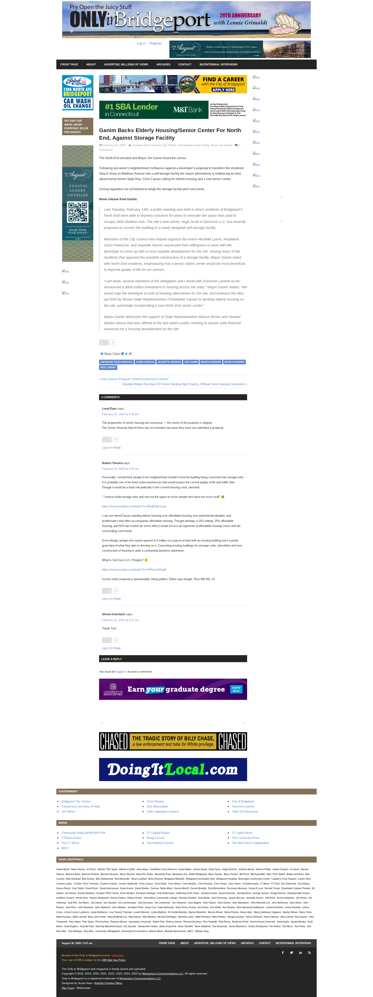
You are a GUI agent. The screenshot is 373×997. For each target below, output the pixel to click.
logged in (121, 671)
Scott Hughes (71, 926)
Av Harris (295, 869)
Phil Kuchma (102, 921)
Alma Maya (142, 869)
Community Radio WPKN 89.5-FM (83, 832)
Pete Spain (88, 921)
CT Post (275, 883)
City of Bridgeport (243, 801)
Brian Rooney (155, 878)
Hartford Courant (65, 898)
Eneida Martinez (86, 893)
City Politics (170, 145)
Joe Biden (83, 902)
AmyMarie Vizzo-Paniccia (116, 362)
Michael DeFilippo (167, 917)
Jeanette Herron (169, 362)
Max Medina (149, 917)
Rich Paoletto (210, 921)
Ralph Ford (159, 921)
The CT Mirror (70, 843)
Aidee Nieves (78, 869)
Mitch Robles (219, 917)
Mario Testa (305, 912)
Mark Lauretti (79, 917)
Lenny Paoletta (293, 907)
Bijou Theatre (231, 874)
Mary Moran (135, 917)
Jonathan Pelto (135, 907)
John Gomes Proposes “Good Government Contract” (135, 379)
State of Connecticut (245, 811)
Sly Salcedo (130, 926)
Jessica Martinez (285, 898)
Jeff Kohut (270, 898)
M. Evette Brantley (177, 912)
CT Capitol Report (158, 832)
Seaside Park (87, 926)
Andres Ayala (200, 869)
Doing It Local (155, 837)
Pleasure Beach (118, 921)
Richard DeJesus (192, 921)
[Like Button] (104, 342)
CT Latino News (242, 832)
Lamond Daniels (274, 907)
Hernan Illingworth (99, 898)
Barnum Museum (110, 874)
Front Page (69, 64)
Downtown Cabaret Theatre (295, 888)
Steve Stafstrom (202, 926)
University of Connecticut (134, 931)
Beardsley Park (163, 874)
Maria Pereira (231, 912)
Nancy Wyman (271, 917)
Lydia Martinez (159, 912)
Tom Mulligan (75, 931)
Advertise (118, 955)
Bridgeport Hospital (226, 878)
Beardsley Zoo (180, 874)
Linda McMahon (99, 912)
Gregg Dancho (278, 893)
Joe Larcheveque (127, 902)
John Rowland (85, 907)
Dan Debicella (288, 883)
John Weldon (119, 907)
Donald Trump (272, 888)
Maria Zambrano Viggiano (267, 912)
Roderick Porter (240, 921)
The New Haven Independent (250, 843)
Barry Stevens (127, 874)
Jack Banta (204, 898)
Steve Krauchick (167, 926)
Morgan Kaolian (235, 917)
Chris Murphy (155, 801)
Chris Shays (220, 883)
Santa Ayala (283, 921)
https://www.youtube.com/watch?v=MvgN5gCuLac (134, 506)
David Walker (142, 888)
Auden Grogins (280, 869)
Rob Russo (225, 921)
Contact (185, 64)
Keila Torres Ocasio (186, 907)
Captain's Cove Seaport (283, 878)
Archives (163, 64)
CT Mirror (265, 883)
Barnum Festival (90, 874)
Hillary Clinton (134, 898)
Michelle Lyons (186, 917)
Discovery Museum (237, 888)
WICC (65, 848)
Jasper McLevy (237, 898)
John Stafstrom (103, 907)
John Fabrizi (209, 902)
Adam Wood (62, 869)
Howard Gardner (188, 898)
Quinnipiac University (140, 921)
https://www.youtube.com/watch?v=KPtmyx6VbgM (134, 569)
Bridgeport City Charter (76, 801)
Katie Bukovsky (166, 907)
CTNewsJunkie (71, 837)
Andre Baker (185, 869)
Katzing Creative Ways (108, 983)
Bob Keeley (88, 878)
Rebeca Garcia (174, 921)
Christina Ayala (250, 883)
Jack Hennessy (219, 898)
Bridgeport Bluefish (174, 878)
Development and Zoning (193, 145)
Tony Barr (89, 931)
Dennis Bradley (198, 888)
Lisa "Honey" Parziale (120, 912)
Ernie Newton (127, 893)
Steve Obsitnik (185, 926)
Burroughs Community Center (254, 878)
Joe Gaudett (110, 902)
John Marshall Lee (260, 902)
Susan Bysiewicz (238, 926)
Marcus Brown (211, 362)
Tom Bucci (287, 926)
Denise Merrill (181, 888)
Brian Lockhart (139, 878)
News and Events (221, 145)
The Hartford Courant (160, 843)
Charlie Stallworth (128, 883)
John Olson (295, 902)
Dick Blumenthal (157, 806)
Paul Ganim (301, 917)
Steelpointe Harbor (148, 926)
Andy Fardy (214, 869)
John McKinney (280, 902)
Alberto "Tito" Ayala (108, 869)
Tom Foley (299, 926)
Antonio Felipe (263, 869)
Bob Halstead (73, 878)
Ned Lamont (108, 367)
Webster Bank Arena (175, 931)
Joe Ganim (190, 362)
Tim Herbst (275, 926)
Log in (141, 43)
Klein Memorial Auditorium (250, 907)
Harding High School (298, 893)
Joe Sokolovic (179, 902)
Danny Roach (63, 888)
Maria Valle (246, 912)
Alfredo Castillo (127, 869)
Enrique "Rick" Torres (108, 893)
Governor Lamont (243, 806)
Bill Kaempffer (258, 874)
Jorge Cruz (151, 907)
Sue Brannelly (219, 926)
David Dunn (91, 888)
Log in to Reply (111, 447)
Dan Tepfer (78, 888)
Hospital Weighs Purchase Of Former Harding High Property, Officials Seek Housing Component (183, 384)
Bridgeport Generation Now (200, 878)
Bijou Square (215, 874)
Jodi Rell (72, 902)
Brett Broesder (122, 878)
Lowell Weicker (141, 912)
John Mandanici (240, 902)
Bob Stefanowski (104, 878)
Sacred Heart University (262, 921)
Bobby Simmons (295, 874)
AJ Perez (91, 869)
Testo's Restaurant (258, 926)
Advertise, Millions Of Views (126, 64)
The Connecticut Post (245, 837)
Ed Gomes (70, 893)
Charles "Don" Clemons (86, 883)
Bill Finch (244, 874)
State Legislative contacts (163, 811)
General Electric (227, 893)
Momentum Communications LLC (162, 973)
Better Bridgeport (198, 874)
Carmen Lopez (64, 883)
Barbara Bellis (73, 874)
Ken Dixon (203, 907)
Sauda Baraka (298, 921)
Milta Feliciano (203, 917)
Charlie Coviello (108, 883)
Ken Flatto (215, 907)
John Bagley (194, 902)
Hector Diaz (82, 898)
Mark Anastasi (63, 917)
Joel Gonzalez (145, 902)
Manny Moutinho (197, 912)
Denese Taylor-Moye (162, 888)
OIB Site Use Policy (114, 959)
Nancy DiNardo (254, 917)
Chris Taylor (234, 883)
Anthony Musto (246, 869)
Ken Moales (228, 907)
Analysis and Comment (147, 145)
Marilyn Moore (234, 362)
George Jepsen (261, 893)
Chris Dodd (160, 883)
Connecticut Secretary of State (80, 806)
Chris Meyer (174, 883)
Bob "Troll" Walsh (276, 874)
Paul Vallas (75, 921)
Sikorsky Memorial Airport (108, 926)
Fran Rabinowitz (165, 893)
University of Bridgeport (107, 931)
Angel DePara (229, 869)
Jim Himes (68, 811)
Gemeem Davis (209, 893)
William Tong (202, 931)
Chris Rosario (205, 883)
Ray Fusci (68, 987)
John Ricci (71, 907)
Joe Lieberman (162, 902)
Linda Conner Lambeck (76, 912)
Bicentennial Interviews (218, 64)
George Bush (244, 893)
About (91, 64)
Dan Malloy (304, 883)
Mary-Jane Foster (97, 917)
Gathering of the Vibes (187, 893)
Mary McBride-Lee (117, 917)
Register (156, 43)
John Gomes (224, 902)
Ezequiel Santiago (146, 893)
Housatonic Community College (160, 898)
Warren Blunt (156, 931)
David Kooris (126, 888)
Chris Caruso (145, 362)
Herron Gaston (118, 898)
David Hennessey (109, 888)
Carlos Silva (304, 878)
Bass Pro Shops (144, 874)
